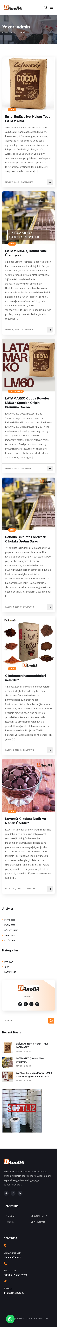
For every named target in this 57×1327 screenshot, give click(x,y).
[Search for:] (28, 1020)
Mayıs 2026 (9, 920)
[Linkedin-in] (20, 1193)
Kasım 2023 (9, 925)
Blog (13, 32)
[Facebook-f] (13, 1193)
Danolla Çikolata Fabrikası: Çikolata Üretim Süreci (25, 539)
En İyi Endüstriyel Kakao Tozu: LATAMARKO (28, 119)
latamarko (16, 391)
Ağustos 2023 (11, 930)
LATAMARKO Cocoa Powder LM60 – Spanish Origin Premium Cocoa (27, 402)
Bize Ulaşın (10, 1270)
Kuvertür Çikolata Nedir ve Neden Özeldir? (25, 821)
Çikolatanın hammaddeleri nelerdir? (25, 678)
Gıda (12, 110)
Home (5, 32)
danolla (8, 961)
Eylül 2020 (9, 940)
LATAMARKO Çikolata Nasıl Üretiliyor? (26, 253)
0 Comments (27, 182)
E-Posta (8, 1288)
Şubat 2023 (9, 935)
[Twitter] (6, 1193)
